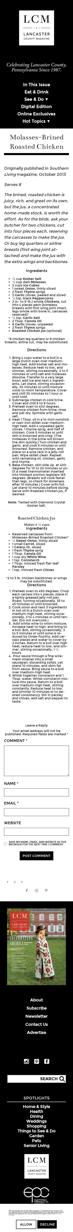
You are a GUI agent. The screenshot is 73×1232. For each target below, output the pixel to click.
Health (36, 1111)
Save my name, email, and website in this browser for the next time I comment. (37, 843)
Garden (36, 1135)
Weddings (36, 1121)
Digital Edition (36, 106)
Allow (26, 1224)
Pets (36, 1140)
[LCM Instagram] (26, 1063)
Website (12, 823)
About (36, 1000)
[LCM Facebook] (46, 1063)
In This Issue (36, 84)
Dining (36, 1116)
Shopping (36, 1126)
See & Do (34, 99)
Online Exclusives (36, 114)
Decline (47, 1224)
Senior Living (36, 1145)
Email (11, 803)
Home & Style (36, 1106)
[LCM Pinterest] (36, 1063)
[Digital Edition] (36, 984)
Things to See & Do (37, 1130)
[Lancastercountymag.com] (36, 1177)
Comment (15, 741)
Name (11, 783)
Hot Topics (34, 121)
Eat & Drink (36, 92)
